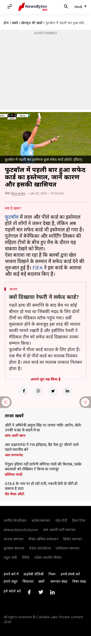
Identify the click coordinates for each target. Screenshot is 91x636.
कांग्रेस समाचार (41, 520)
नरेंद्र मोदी (61, 520)
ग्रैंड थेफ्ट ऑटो (14, 494)
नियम (52, 574)
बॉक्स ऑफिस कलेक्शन (43, 539)
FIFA (38, 267)
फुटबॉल (12, 217)
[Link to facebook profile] (29, 592)
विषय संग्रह (79, 581)
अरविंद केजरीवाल (15, 520)
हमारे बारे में (11, 574)
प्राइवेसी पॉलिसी (34, 574)
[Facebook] (24, 391)
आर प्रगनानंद (14, 455)
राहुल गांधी (10, 557)
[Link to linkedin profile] (52, 592)
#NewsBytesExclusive (21, 529)
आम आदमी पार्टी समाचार (59, 529)
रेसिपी (25, 557)
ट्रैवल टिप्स (78, 520)
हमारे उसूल (11, 581)
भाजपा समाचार (14, 539)
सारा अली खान (15, 435)
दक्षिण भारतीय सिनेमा (48, 557)
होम (6, 22)
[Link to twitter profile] (41, 592)
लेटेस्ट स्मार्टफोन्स (40, 548)
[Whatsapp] (38, 391)
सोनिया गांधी (13, 474)
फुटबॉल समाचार (14, 548)
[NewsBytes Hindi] (32, 7)
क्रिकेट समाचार (72, 539)
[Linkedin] (67, 391)
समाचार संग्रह (58, 581)
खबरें (15, 22)
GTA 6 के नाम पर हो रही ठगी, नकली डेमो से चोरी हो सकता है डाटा (41, 486)
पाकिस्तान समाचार (67, 548)
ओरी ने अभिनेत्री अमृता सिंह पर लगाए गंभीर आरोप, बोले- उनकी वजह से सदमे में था (43, 428)
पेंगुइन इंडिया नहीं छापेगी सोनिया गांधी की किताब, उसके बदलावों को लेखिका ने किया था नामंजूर (43, 467)
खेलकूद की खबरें (31, 22)
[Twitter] (53, 391)
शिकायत (28, 581)
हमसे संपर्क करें (70, 574)
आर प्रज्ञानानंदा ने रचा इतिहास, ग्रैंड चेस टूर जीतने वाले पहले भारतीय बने (42, 447)
